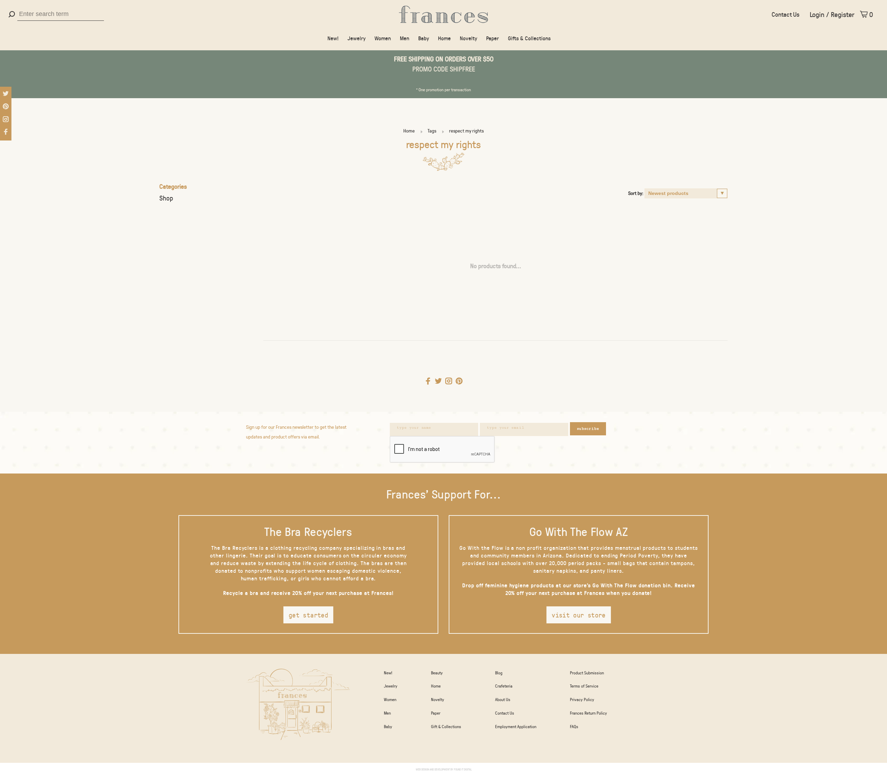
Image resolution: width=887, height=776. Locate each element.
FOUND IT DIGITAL (463, 769)
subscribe (588, 428)
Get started (308, 615)
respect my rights (466, 130)
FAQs (574, 726)
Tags (432, 130)
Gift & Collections (446, 726)
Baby (423, 38)
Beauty (437, 672)
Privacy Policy (582, 699)
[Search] (13, 14)
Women (383, 38)
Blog (498, 672)
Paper (492, 38)
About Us (502, 699)
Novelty (468, 38)
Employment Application (515, 726)
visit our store (579, 615)
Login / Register (832, 14)
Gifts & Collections (529, 38)
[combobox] (60, 14)
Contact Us (785, 14)
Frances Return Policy (588, 713)
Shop (166, 198)
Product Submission (587, 672)
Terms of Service (584, 686)
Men (404, 38)
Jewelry (357, 38)
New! (333, 38)
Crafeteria (503, 686)
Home (444, 38)
